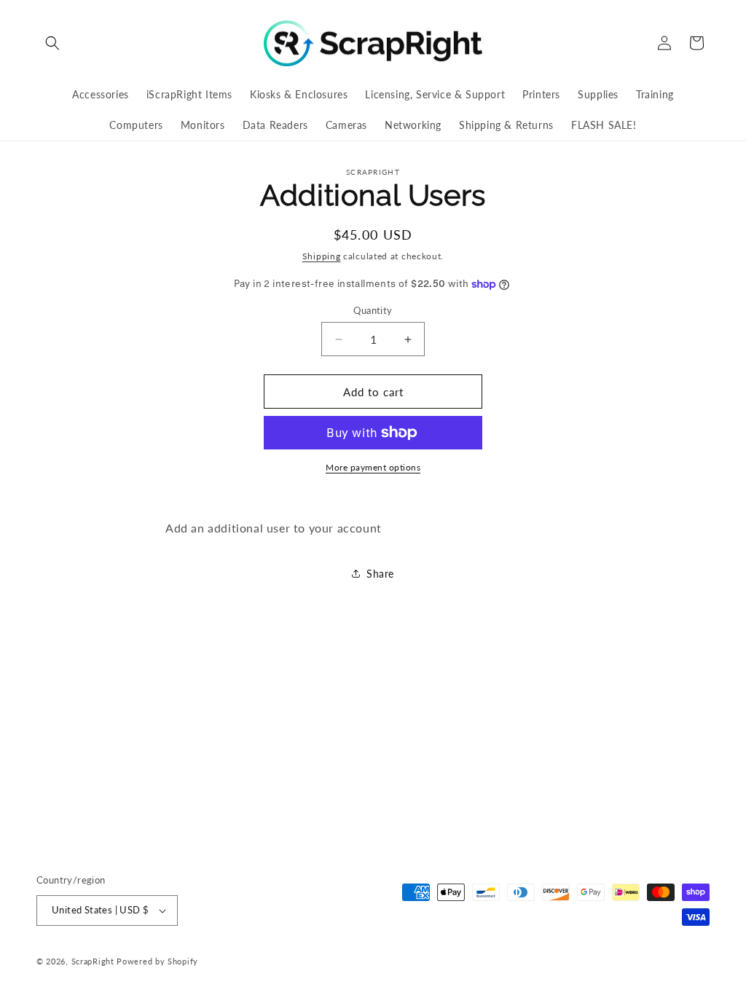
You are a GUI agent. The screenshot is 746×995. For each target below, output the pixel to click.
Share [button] (380, 573)
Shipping (321, 256)
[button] (52, 43)
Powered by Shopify (157, 961)
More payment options (373, 467)
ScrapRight (92, 961)
